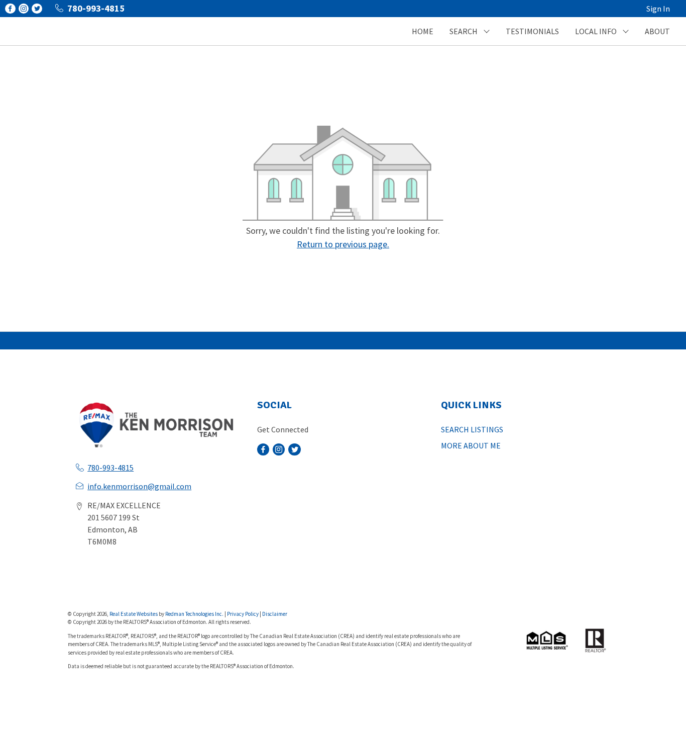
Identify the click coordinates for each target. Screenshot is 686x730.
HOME (422, 31)
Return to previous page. (343, 244)
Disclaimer (274, 613)
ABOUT (657, 31)
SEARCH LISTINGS (472, 429)
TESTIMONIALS (532, 31)
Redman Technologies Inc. (194, 613)
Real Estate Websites (134, 613)
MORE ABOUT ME (471, 445)
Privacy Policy (243, 613)
